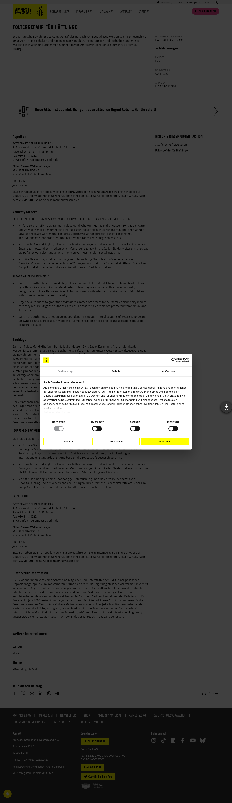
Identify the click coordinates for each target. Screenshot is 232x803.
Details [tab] (116, 371)
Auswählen (116, 441)
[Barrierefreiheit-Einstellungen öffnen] (226, 407)
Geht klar (164, 441)
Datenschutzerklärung (57, 412)
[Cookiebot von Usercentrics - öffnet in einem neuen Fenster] (174, 360)
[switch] (97, 428)
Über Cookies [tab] (167, 371)
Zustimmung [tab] (65, 371)
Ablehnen (67, 441)
